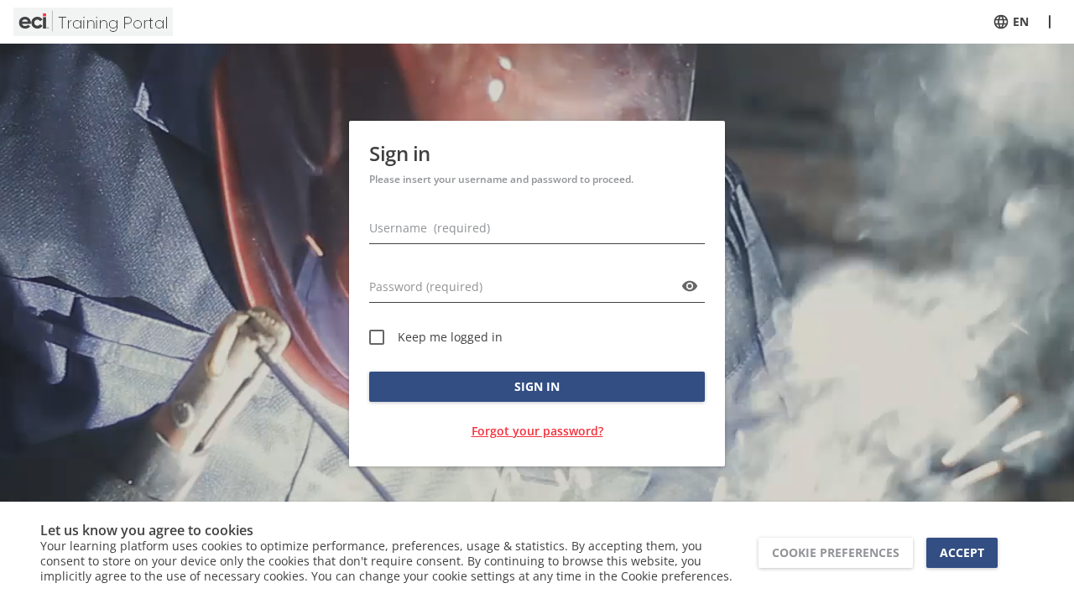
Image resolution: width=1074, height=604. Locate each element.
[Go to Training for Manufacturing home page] (93, 22)
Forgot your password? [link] (537, 431)
